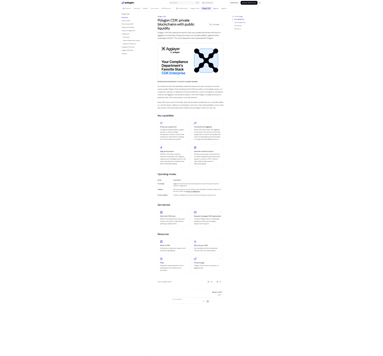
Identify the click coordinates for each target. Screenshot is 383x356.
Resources (237, 29)
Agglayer (216, 8)
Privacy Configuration (193, 191)
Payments (137, 8)
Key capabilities (239, 19)
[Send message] (207, 301)
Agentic (224, 8)
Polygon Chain (194, 8)
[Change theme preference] (259, 2)
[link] (174, 218)
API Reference (166, 8)
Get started (238, 26)
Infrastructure (183, 8)
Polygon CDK (206, 8)
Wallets (145, 8)
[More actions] (222, 24)
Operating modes (239, 23)
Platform (128, 8)
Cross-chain (155, 8)
